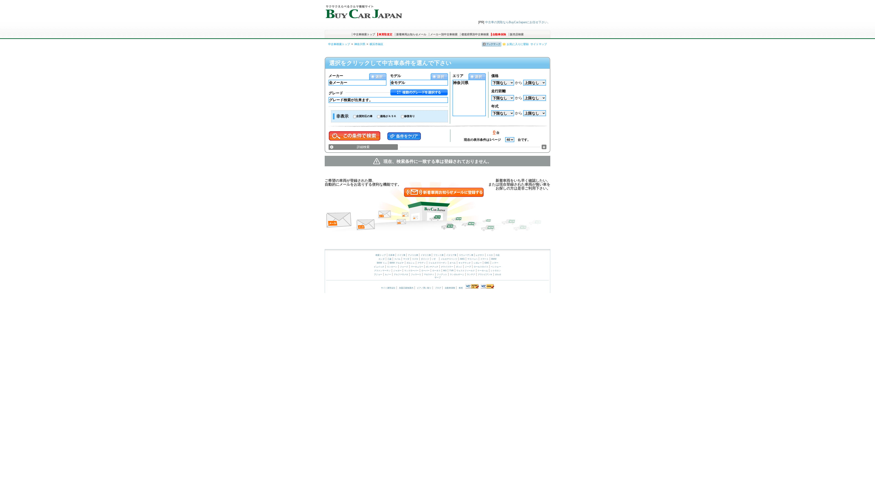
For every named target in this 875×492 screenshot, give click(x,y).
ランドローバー (411, 270)
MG (445, 270)
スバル (397, 259)
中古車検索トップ (364, 34)
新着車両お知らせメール (411, 34)
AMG (462, 259)
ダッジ (459, 267)
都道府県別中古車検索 (475, 34)
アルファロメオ (401, 274)
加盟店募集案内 (406, 288)
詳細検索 (363, 147)
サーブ (438, 277)
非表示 (342, 116)
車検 (461, 288)
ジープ (468, 267)
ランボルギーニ (457, 274)
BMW (494, 259)
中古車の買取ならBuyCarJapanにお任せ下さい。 (517, 22)
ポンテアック (432, 267)
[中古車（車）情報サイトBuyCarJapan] (363, 10)
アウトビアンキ (485, 274)
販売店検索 (517, 34)
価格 (495, 76)
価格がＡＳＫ (388, 116)
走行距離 (498, 91)
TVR (451, 270)
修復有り (409, 116)
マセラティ (429, 274)
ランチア (471, 274)
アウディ (421, 263)
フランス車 (438, 255)
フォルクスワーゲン (437, 263)
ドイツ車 (401, 255)
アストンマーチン (382, 270)
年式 (495, 106)
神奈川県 (359, 44)
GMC (486, 263)
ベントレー (496, 267)
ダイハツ (425, 259)
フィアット (442, 274)
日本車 (392, 255)
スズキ (415, 259)
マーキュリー (417, 267)
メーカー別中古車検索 (444, 34)
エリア (458, 76)
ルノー (388, 274)
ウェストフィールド (465, 270)
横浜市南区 (376, 44)
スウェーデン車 (466, 255)
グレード (336, 93)
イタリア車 (451, 255)
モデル (395, 76)
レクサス (480, 255)
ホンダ (381, 259)
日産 (498, 255)
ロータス (436, 270)
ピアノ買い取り (424, 288)
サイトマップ (538, 44)
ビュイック (379, 267)
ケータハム (483, 270)
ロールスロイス (481, 267)
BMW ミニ (382, 263)
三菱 (389, 259)
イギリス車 (426, 255)
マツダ (406, 259)
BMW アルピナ (397, 263)
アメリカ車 (413, 255)
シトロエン (496, 270)
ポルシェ (411, 263)
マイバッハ (472, 259)
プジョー (378, 274)
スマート (484, 259)
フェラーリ (416, 274)
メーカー (336, 76)
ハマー (495, 263)
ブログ (438, 288)
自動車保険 (499, 34)
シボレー (478, 263)
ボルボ (498, 274)
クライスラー (447, 267)
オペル (453, 263)
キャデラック (464, 263)
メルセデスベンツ (449, 259)
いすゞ (435, 259)
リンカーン (392, 267)
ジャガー (397, 270)
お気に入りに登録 (518, 44)
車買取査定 (385, 34)
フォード (404, 267)
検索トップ (381, 255)
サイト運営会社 (388, 288)
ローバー (425, 270)
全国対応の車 (364, 116)
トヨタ (490, 255)
